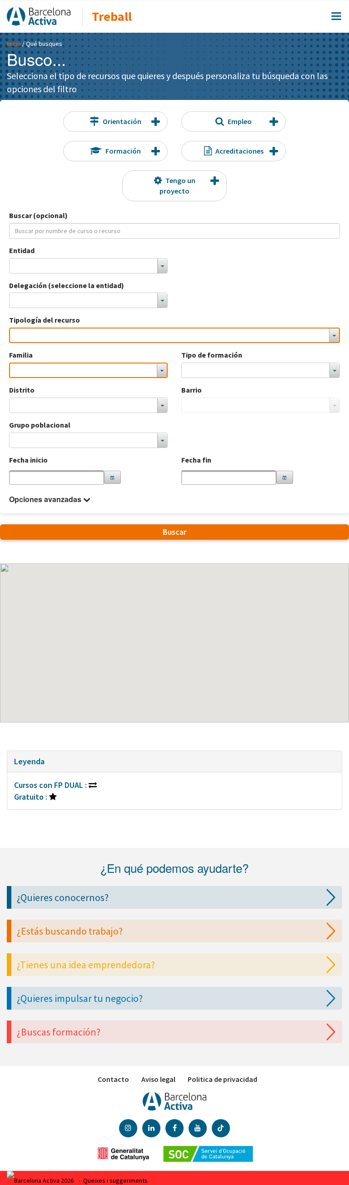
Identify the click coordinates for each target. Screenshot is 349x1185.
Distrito (22, 389)
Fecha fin (196, 459)
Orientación (122, 121)
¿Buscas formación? (58, 1032)
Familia (21, 354)
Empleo (240, 121)
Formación (123, 150)
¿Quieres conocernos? (63, 897)
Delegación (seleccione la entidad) (66, 285)
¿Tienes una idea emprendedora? (86, 964)
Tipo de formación (211, 354)
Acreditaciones (239, 150)
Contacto (113, 1079)
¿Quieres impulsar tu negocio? (80, 998)
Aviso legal (158, 1079)
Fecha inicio (28, 459)
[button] (112, 477)
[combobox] (88, 266)
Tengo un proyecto (177, 185)
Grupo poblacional (39, 424)
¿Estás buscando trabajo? (70, 931)
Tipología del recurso (44, 319)
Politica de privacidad (222, 1079)
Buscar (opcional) (38, 215)
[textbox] (56, 477)
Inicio (14, 44)
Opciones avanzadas (45, 499)
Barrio (191, 389)
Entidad (22, 250)
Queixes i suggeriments (115, 1180)
